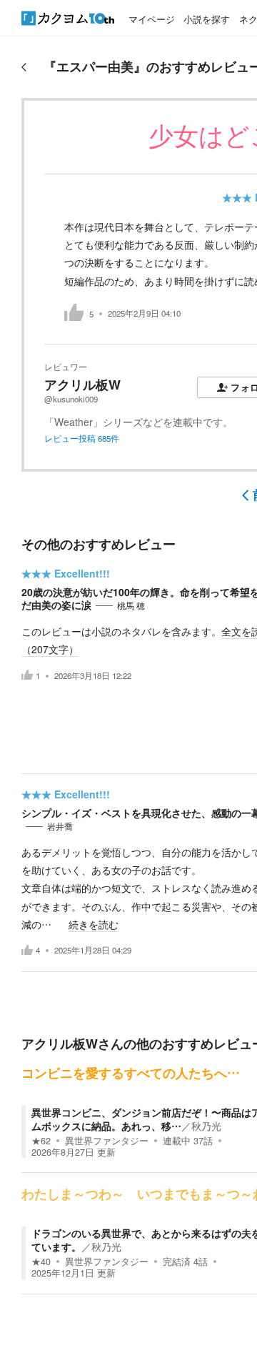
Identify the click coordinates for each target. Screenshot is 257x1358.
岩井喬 (60, 826)
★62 (41, 1140)
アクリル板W (82, 384)
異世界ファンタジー (106, 1140)
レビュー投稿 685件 (81, 438)
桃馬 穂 (131, 605)
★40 (41, 1261)
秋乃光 (206, 1126)
